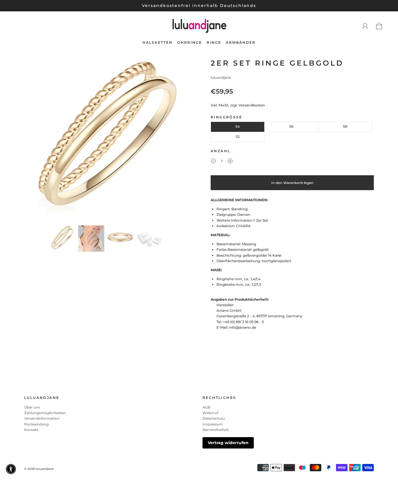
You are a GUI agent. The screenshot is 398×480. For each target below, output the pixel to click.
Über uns (32, 407)
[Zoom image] (105, 141)
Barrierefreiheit (215, 430)
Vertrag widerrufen (228, 442)
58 (345, 126)
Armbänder (241, 42)
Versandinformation (41, 418)
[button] (41, 141)
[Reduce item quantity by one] (213, 161)
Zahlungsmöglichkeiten (45, 413)
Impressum (212, 424)
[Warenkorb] (379, 26)
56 (291, 126)
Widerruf (210, 413)
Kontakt (31, 430)
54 (237, 126)
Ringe (214, 42)
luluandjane (221, 77)
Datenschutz (213, 418)
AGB (206, 407)
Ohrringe (189, 42)
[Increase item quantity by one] (230, 161)
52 (238, 136)
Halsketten (157, 42)
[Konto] (365, 26)
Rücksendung (36, 424)
